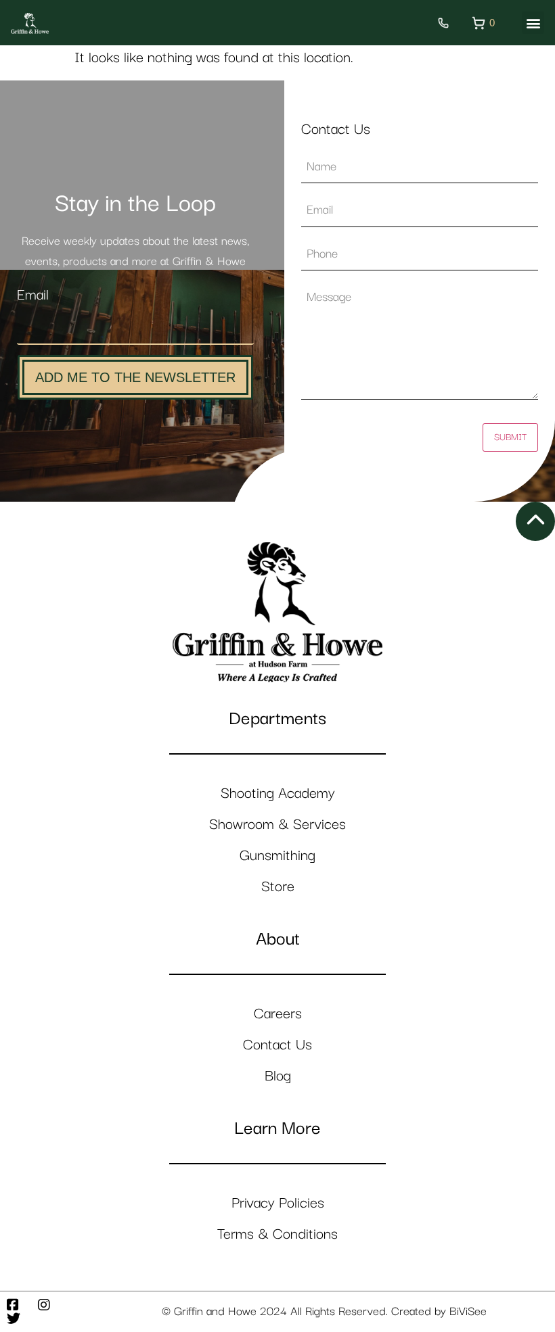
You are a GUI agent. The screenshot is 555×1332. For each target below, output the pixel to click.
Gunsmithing (277, 855)
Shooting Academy (278, 793)
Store (277, 886)
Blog (278, 1076)
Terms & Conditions (277, 1234)
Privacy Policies (277, 1203)
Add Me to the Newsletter (135, 377)
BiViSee (468, 1311)
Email (33, 295)
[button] (533, 22)
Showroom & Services (277, 824)
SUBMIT (510, 437)
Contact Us (277, 1045)
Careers (278, 1013)
